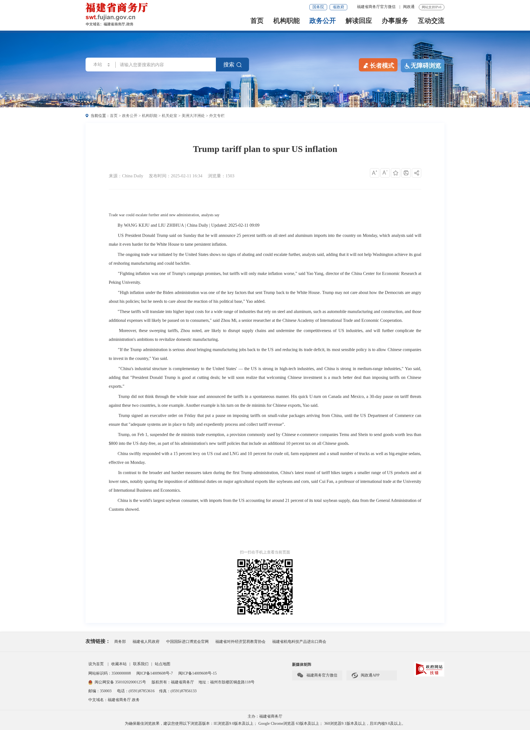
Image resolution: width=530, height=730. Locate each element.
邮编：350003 (100, 691)
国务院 (318, 7)
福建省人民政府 (146, 642)
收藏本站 (119, 664)
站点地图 (162, 664)
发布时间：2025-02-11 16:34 (175, 175)
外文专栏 (217, 116)
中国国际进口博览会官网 (187, 642)
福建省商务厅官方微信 (377, 7)
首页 (257, 21)
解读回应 (359, 21)
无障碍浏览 (426, 65)
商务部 (120, 642)
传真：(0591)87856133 (178, 691)
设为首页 (96, 664)
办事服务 (395, 21)
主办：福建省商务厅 (265, 716)
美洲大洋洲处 (193, 116)
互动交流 (431, 21)
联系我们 (141, 664)
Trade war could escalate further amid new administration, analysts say (164, 215)
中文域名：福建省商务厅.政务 (114, 700)
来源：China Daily (126, 175)
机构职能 (286, 21)
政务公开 (322, 21)
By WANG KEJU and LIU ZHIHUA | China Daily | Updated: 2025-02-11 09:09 (188, 225)
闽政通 (409, 7)
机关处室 (169, 116)
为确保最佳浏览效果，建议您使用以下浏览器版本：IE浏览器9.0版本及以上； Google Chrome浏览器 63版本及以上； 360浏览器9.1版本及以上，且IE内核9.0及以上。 (265, 723)
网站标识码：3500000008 (110, 673)
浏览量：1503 (221, 175)
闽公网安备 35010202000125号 (120, 682)
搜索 (228, 64)
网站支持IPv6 (431, 7)
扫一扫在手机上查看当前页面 (265, 552)
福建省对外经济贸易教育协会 (240, 642)
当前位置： (100, 116)
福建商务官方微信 (317, 675)
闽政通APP (365, 675)
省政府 (338, 7)
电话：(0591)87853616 (136, 691)
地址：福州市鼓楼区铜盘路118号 (226, 682)
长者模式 (382, 65)
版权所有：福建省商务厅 (173, 682)
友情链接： (98, 641)
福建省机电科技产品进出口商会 (299, 642)
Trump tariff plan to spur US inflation (265, 149)
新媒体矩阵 (301, 664)
